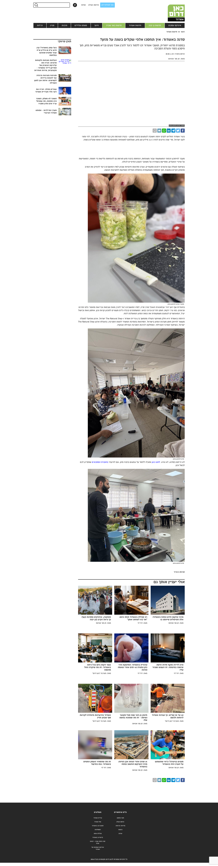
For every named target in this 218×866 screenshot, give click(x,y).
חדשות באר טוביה (114, 25)
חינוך (96, 25)
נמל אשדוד (97, 822)
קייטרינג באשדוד (97, 837)
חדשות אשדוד (135, 25)
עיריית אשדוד (97, 818)
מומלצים (97, 812)
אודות (83, 5)
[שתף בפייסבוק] (74, 5)
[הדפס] (155, 131)
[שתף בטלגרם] (173, 131)
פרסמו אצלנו (93, 5)
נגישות (120, 829)
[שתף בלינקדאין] (169, 131)
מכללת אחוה (98, 833)
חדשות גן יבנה (155, 25)
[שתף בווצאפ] (164, 131)
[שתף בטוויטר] (178, 131)
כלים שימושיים (120, 812)
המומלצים (98, 829)
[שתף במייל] (159, 131)
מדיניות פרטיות (120, 825)
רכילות (40, 25)
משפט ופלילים (81, 25)
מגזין (52, 25)
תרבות (64, 25)
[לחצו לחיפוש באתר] (36, 5)
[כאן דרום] (172, 10)
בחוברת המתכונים (100, 462)
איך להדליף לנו (107, 5)
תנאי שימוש (120, 818)
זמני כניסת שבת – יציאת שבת (97, 842)
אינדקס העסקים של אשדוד (97, 848)
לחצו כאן (156, 462)
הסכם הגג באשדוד (97, 825)
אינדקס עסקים (174, 25)
